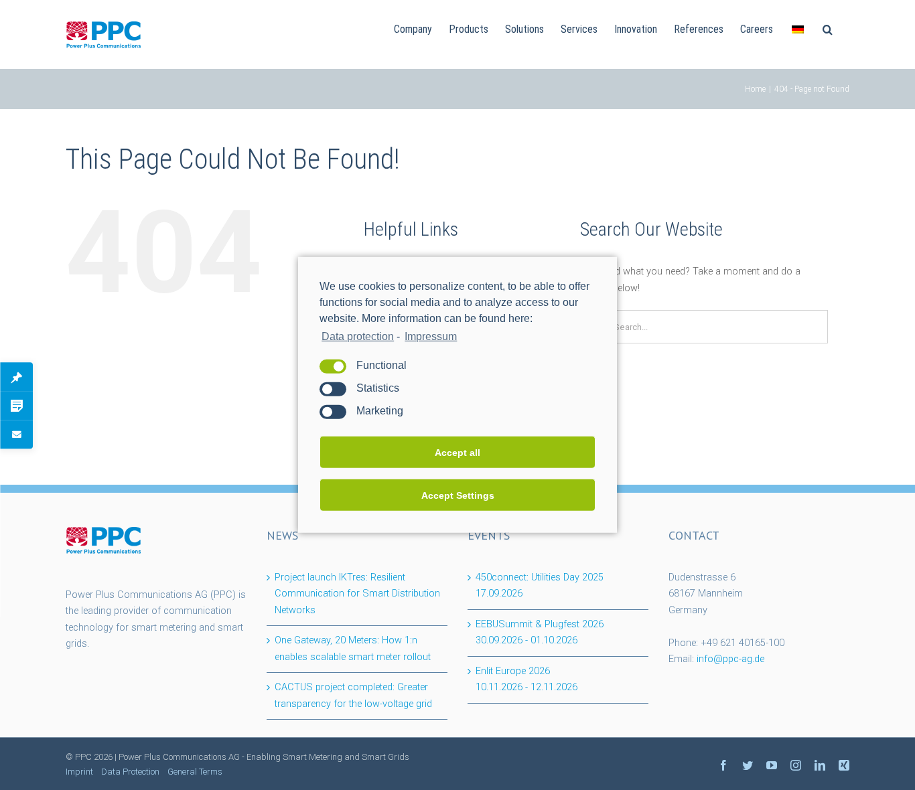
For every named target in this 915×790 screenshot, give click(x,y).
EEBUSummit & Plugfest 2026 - (540, 633)
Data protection (358, 336)
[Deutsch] (798, 28)
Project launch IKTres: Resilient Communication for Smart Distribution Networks (357, 594)
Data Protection (130, 772)
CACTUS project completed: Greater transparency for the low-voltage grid (353, 696)
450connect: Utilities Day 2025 (540, 586)
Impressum (431, 336)
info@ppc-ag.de (730, 659)
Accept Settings (457, 495)
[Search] (828, 28)
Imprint (79, 772)
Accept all (457, 452)
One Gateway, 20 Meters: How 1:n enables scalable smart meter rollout (353, 649)
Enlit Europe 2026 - (526, 679)
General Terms (194, 772)
